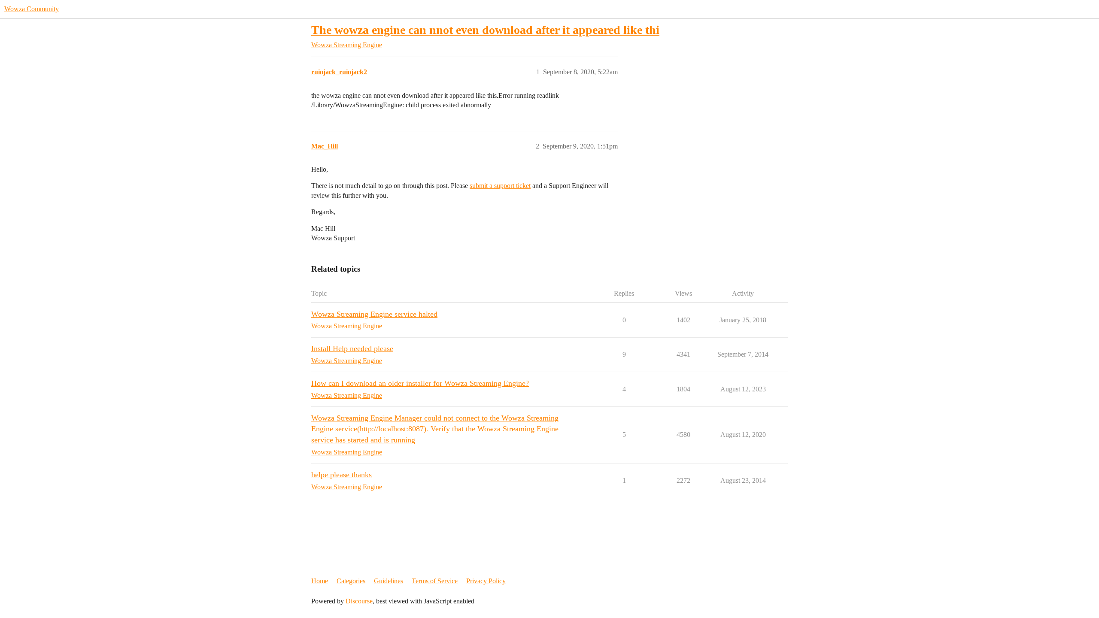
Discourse (359, 601)
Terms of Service (435, 581)
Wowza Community (31, 8)
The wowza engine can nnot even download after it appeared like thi (485, 29)
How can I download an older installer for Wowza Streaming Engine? (420, 383)
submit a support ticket (500, 185)
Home (319, 581)
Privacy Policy (486, 581)
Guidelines (388, 581)
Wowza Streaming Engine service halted (374, 314)
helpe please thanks (341, 474)
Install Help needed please (352, 348)
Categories (351, 581)
